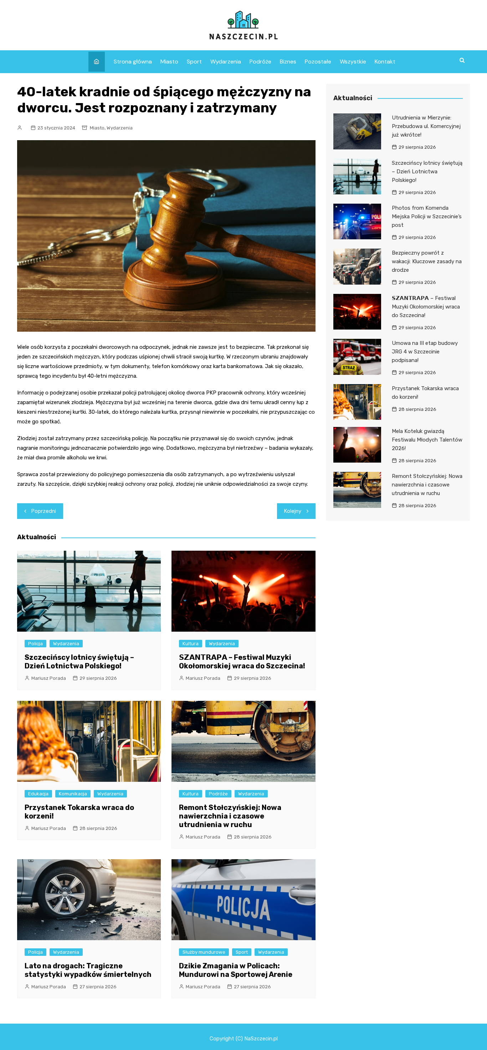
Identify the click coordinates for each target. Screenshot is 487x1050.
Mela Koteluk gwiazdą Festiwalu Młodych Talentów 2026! (427, 440)
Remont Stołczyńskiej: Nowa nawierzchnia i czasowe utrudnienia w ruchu (230, 816)
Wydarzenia (225, 61)
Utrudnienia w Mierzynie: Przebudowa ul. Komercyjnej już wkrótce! (426, 126)
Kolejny (292, 511)
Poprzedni (43, 511)
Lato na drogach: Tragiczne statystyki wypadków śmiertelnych (88, 970)
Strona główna (133, 61)
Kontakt (385, 61)
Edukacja (38, 793)
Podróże (260, 61)
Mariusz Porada (48, 678)
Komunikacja (73, 793)
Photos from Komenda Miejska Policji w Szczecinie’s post (427, 216)
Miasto (169, 61)
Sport (194, 61)
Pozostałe (318, 61)
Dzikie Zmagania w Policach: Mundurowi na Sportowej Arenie (235, 970)
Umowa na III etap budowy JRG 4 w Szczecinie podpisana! (425, 351)
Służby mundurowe (204, 952)
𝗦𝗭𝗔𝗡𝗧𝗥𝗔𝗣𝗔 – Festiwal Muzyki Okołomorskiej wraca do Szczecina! (242, 661)
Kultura (191, 643)
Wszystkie (353, 61)
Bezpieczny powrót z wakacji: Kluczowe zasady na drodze (427, 261)
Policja (35, 643)
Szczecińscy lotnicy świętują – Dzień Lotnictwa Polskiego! (79, 661)
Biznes (288, 61)
